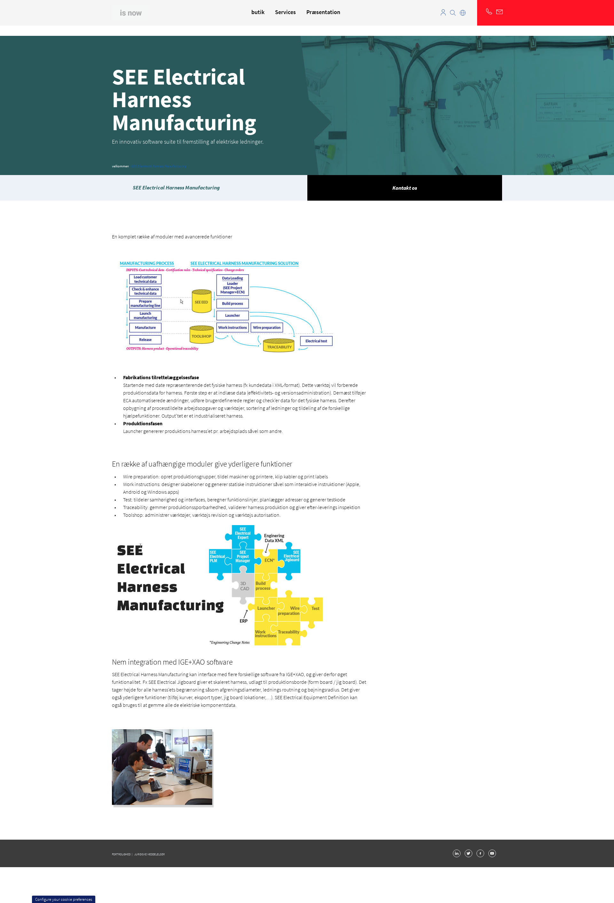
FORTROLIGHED (121, 854)
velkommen (120, 166)
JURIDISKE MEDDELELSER (149, 854)
